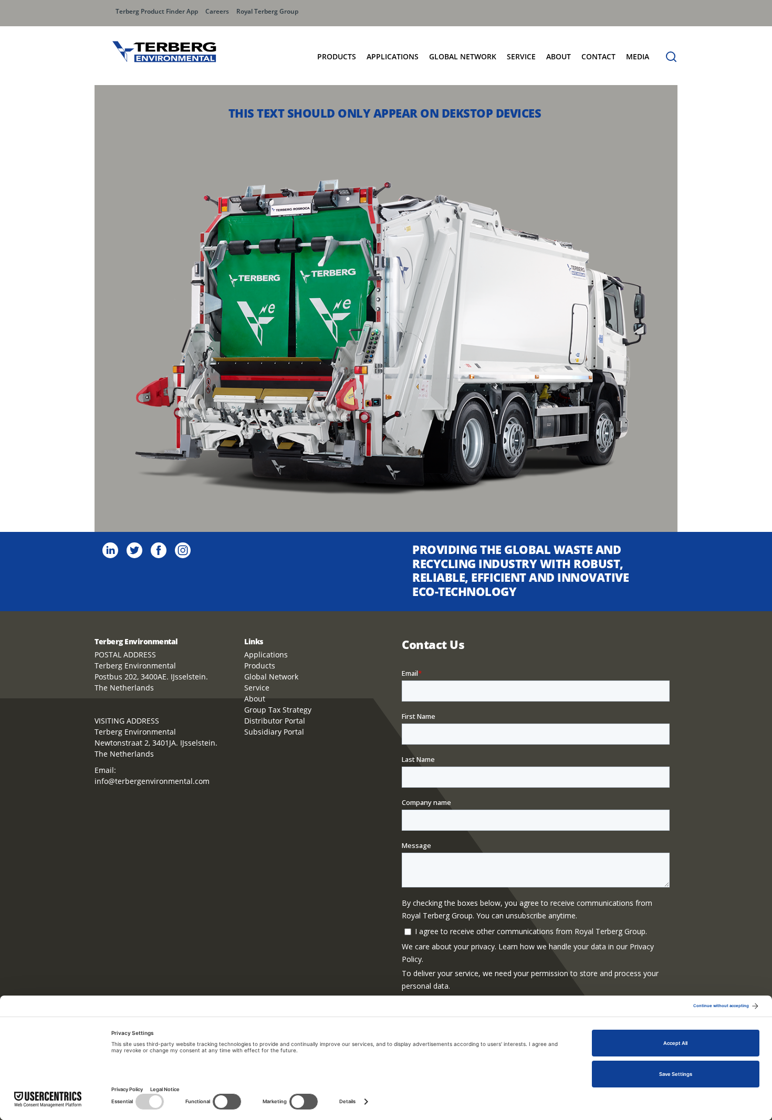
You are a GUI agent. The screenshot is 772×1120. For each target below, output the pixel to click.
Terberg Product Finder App (157, 11)
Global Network (271, 677)
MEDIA (637, 56)
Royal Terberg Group (267, 11)
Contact (598, 56)
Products (336, 56)
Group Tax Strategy (277, 710)
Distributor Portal (274, 721)
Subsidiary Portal (274, 732)
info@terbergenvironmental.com (152, 781)
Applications (393, 56)
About (558, 56)
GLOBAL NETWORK (462, 56)
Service (521, 56)
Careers (217, 11)
